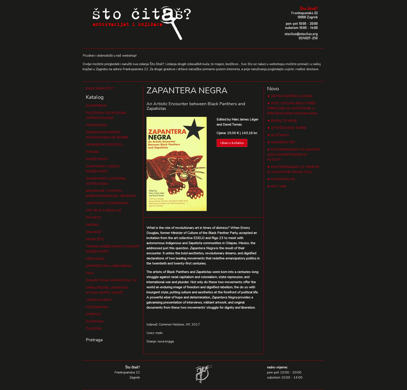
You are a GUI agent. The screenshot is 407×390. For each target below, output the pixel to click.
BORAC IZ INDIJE (284, 120)
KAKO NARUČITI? (100, 88)
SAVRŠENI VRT (283, 142)
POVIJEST (93, 217)
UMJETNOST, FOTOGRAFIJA (107, 203)
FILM (89, 273)
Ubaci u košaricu (232, 143)
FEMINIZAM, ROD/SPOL (104, 144)
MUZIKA (92, 224)
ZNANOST (94, 232)
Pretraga (94, 340)
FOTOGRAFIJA (97, 307)
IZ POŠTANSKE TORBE (289, 128)
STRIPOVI (93, 314)
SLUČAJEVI (280, 135)
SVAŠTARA (95, 321)
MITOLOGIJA (95, 258)
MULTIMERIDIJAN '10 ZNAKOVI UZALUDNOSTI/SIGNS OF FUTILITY (293, 154)
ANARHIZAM (96, 105)
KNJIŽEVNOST (97, 159)
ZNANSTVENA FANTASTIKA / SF (111, 280)
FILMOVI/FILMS (283, 179)
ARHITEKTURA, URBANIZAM (108, 266)
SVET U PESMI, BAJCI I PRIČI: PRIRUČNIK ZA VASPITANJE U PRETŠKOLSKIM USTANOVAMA (292, 108)
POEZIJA (92, 152)
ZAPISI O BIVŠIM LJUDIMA (292, 96)
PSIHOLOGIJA (96, 125)
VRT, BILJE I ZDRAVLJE (103, 210)
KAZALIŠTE (95, 239)
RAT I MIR (278, 186)
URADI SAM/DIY (99, 300)
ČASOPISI (94, 328)
